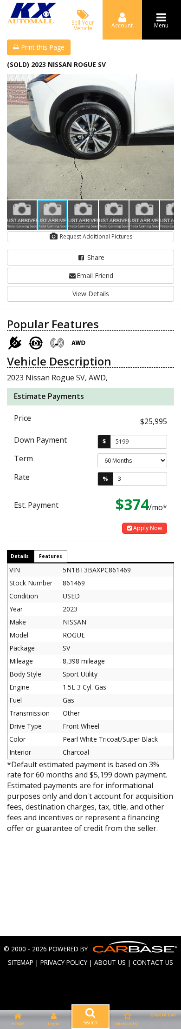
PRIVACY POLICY (63, 962)
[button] (165, 82)
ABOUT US (110, 962)
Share (94, 257)
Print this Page (42, 47)
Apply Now (147, 528)
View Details (90, 293)
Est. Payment (36, 505)
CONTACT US (153, 962)
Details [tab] (20, 556)
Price (22, 418)
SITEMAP (20, 962)
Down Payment (40, 440)
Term (23, 458)
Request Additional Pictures (95, 236)
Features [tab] (50, 556)
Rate (22, 477)
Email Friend (95, 275)
